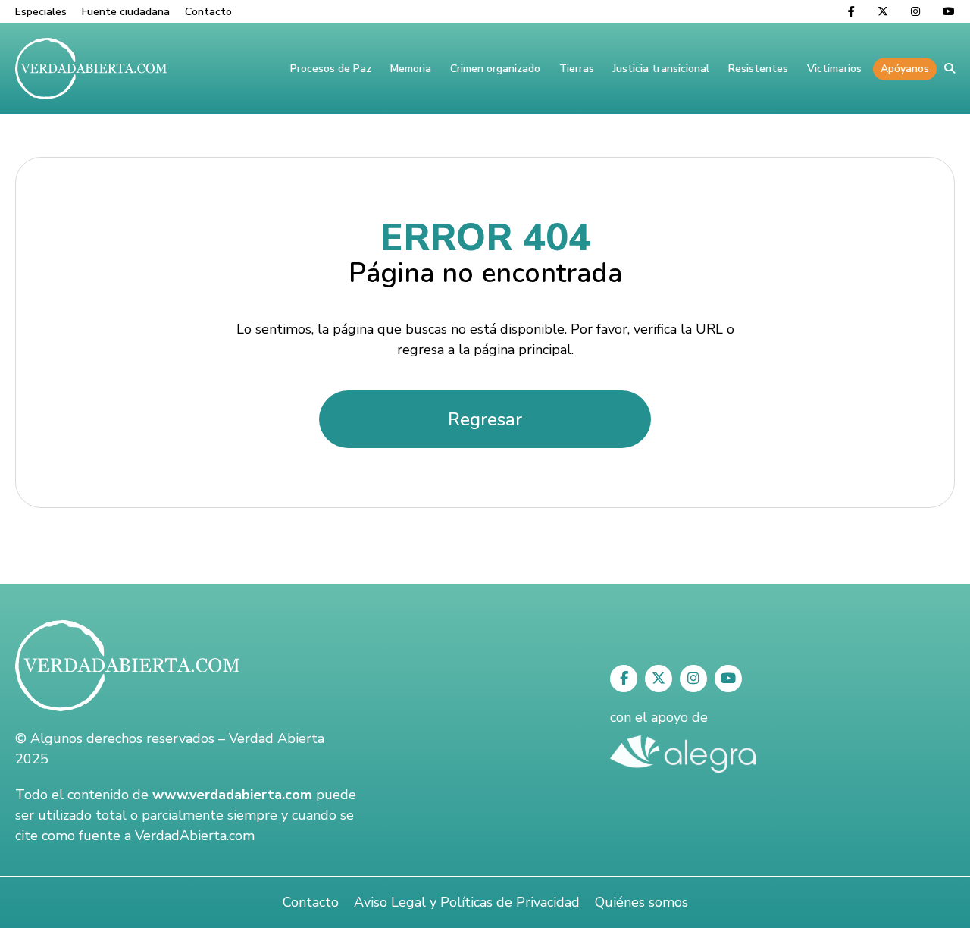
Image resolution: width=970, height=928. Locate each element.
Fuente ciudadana (126, 12)
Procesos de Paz (330, 68)
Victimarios (834, 68)
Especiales (41, 12)
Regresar (485, 419)
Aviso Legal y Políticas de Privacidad (467, 902)
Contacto (208, 12)
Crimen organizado (495, 68)
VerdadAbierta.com (195, 835)
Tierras (576, 68)
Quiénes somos (641, 902)
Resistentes (758, 68)
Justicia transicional (661, 68)
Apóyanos (905, 68)
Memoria (410, 68)
